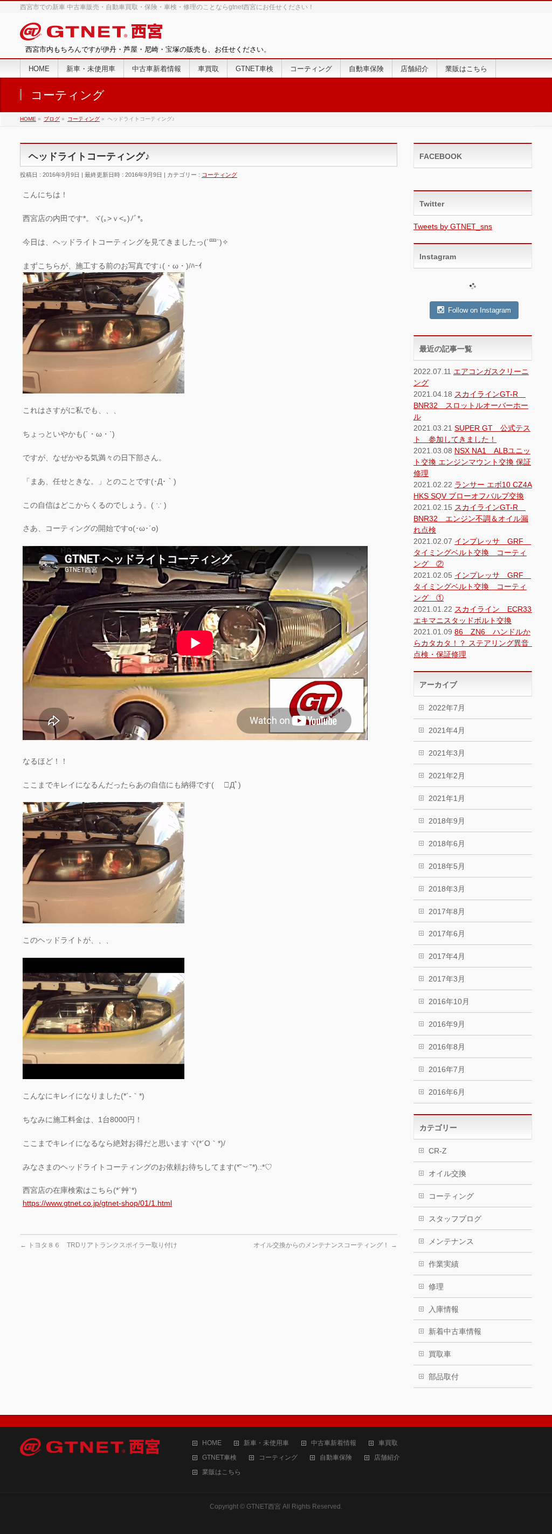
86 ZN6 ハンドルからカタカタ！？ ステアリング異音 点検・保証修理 (474, 643)
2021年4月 (447, 730)
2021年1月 (447, 798)
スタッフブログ (455, 1218)
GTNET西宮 (263, 1506)
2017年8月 (447, 911)
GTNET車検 (219, 1457)
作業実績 (444, 1264)
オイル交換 (447, 1173)
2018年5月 (447, 866)
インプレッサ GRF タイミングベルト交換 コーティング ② (472, 552)
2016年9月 (447, 1024)
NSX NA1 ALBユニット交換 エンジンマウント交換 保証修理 (472, 462)
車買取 (388, 1443)
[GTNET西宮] (91, 33)
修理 (436, 1286)
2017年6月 (447, 933)
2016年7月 (447, 1069)
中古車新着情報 (333, 1443)
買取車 (440, 1354)
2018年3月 (447, 889)
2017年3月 (447, 979)
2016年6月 (447, 1092)
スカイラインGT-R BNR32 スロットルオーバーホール (470, 405)
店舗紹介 (387, 1457)
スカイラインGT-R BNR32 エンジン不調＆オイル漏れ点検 (470, 518)
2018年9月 (447, 821)
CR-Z (438, 1150)
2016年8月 (447, 1046)
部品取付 (444, 1376)
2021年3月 (447, 753)
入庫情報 (444, 1309)
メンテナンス (451, 1241)
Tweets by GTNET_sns (452, 226)
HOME (212, 1443)
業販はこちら (221, 1472)
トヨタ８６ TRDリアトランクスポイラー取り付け (98, 1245)
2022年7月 (447, 707)
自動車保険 (336, 1457)
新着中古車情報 (455, 1331)
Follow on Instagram (479, 310)
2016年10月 (449, 1001)
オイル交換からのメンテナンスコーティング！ (325, 1245)
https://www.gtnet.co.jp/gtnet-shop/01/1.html (97, 1203)
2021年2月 (447, 775)
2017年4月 (447, 956)
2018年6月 (447, 843)
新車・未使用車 (266, 1443)
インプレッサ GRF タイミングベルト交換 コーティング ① (472, 586)
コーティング (219, 174)
